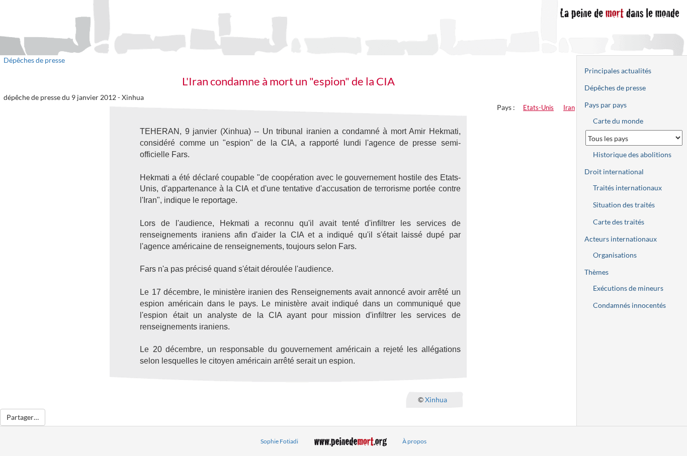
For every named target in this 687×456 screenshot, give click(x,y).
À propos (414, 441)
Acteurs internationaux (620, 239)
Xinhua (436, 399)
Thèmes (596, 272)
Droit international (614, 171)
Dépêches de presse (34, 60)
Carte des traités (618, 221)
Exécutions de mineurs (628, 288)
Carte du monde (618, 121)
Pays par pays (605, 104)
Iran (569, 107)
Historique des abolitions (632, 154)
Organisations (615, 255)
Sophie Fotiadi (279, 441)
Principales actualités (617, 70)
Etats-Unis (538, 107)
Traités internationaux (627, 187)
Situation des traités (624, 204)
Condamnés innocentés (629, 305)
